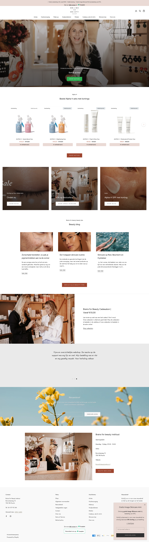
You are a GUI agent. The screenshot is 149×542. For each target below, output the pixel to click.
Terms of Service (60, 517)
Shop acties (74, 155)
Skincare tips (102, 17)
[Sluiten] (145, 504)
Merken (77, 17)
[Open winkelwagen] (144, 11)
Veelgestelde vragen (61, 508)
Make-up (56, 17)
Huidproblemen (66, 17)
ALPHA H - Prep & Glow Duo (91, 139)
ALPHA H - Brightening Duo (58, 139)
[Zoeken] (140, 11)
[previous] (5, 124)
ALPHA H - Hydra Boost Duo (24, 139)
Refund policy (59, 520)
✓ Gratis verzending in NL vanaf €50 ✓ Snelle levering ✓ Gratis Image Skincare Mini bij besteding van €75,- (74, 2)
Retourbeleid (59, 505)
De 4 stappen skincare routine (72, 255)
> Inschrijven (130, 523)
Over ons (112, 17)
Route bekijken (104, 471)
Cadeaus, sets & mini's (89, 17)
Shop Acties (74, 79)
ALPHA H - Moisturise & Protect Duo (124, 139)
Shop (56, 498)
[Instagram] (10, 516)
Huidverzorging (45, 17)
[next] (144, 124)
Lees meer (25, 273)
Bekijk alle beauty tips (74, 285)
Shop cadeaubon (88, 328)
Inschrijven (130, 535)
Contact (57, 511)
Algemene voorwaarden (62, 501)
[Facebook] (6, 516)
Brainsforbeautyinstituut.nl (103, 464)
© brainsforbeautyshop (13, 534)
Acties (35, 17)
